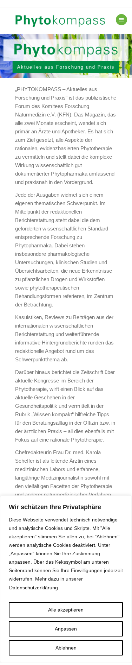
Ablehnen (66, 648)
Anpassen (66, 629)
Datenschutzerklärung (33, 587)
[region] (66, 56)
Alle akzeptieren (66, 610)
